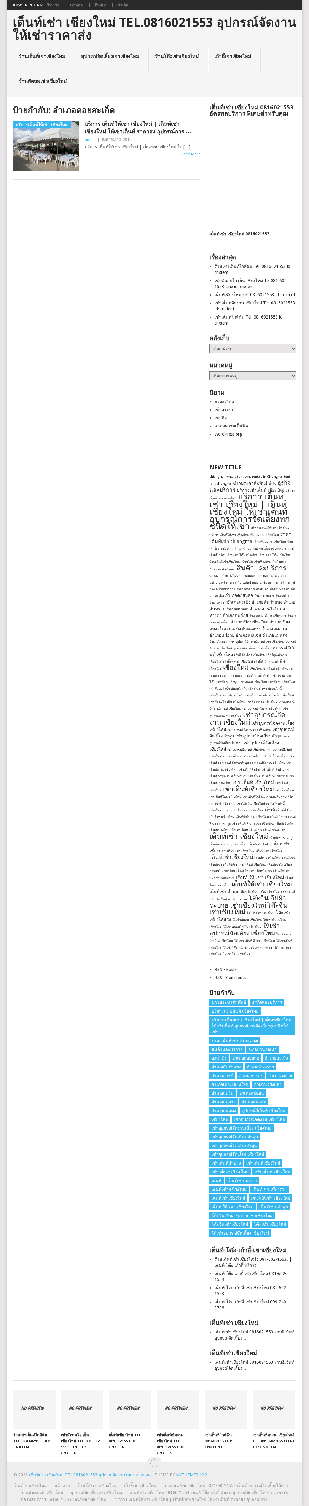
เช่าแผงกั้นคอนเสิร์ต (279, 797)
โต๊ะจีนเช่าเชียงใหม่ (230, 1224)
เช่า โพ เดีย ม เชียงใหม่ (247, 810)
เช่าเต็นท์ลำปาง (249, 770)
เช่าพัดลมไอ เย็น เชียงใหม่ (227, 702)
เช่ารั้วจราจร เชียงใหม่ (262, 702)
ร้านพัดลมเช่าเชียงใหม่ (43, 81)
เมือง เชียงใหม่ (270, 892)
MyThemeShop (191, 1475)
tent (240, 477)
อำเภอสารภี (261, 608)
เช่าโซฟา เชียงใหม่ (222, 804)
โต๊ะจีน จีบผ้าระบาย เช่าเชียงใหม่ (247, 901)
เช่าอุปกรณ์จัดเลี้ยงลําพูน (234, 1145)
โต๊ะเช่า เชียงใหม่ (270, 1224)
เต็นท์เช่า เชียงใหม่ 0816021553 (239, 233)
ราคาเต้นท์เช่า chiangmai (235, 1040)
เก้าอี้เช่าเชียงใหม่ (233, 56)
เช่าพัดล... (77, 5)
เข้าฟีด (221, 417)
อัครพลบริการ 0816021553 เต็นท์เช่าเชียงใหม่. (64, 1499)
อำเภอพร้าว (217, 602)
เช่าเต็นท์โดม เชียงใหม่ (225, 797)
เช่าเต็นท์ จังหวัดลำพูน (233, 763)
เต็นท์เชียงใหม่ (285, 824)
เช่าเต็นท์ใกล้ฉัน (254, 797)
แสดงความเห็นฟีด (231, 425)
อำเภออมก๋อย (235, 615)
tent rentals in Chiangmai (264, 477)
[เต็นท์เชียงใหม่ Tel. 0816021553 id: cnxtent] (130, 1409)
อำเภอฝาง (282, 596)
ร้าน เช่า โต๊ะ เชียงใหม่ (275, 555)
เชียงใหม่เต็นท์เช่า (257, 675)
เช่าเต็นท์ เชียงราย (275, 776)
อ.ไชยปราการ (225, 589)
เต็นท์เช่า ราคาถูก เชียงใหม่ (228, 844)
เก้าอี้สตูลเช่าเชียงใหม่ (238, 662)
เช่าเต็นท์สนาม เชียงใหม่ (244, 776)
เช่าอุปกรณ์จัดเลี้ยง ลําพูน (259, 736)
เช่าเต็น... (123, 5)
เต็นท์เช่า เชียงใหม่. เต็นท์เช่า (274, 858)
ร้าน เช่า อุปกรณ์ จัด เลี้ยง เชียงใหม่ (259, 548)
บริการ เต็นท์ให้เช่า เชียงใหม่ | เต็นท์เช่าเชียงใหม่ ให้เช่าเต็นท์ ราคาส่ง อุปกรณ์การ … (138, 128)
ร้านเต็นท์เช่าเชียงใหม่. (225, 562)
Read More (190, 154)
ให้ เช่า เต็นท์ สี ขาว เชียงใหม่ (254, 941)
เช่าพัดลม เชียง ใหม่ (253, 682)
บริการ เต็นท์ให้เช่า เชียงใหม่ (229, 535)
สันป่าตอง (228, 569)
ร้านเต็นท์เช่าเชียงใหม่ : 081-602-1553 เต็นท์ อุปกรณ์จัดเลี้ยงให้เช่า (226, 1485)
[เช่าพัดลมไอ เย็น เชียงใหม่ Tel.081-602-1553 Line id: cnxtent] (82, 1409)
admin (90, 139)
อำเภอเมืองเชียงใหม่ (249, 622)
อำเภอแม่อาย (221, 635)
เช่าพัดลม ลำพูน (227, 682)
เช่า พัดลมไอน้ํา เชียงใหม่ (240, 695)
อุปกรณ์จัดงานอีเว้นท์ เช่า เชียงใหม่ (260, 642)
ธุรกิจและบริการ (267, 1002)
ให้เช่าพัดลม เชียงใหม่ (247, 920)
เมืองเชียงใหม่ (249, 892)
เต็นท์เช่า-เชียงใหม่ (238, 836)
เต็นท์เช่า (255, 830)
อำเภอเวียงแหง (268, 1084)
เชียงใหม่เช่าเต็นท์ (262, 669)
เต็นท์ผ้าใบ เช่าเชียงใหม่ (252, 817)
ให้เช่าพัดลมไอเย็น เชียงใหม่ (242, 927)
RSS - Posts (225, 969)
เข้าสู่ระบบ (224, 409)
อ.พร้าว (223, 583)
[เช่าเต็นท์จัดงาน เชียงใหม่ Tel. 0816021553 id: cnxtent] (178, 1409)
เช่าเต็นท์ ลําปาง (273, 770)
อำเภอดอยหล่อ (239, 595)
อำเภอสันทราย (260, 1066)
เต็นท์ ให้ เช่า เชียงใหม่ (260, 877)
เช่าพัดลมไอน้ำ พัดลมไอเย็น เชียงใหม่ (235, 689)
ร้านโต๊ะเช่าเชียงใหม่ (177, 56)
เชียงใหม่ (236, 667)
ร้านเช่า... (54, 5)
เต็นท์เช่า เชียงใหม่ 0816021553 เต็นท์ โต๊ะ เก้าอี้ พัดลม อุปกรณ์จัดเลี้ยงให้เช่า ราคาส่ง (208, 1492)
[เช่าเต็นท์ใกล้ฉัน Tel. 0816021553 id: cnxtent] (226, 1409)
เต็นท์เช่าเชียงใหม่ (231, 857)
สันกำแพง (279, 562)
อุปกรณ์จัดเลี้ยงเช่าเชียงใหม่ (110, 56)
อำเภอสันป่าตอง (237, 609)
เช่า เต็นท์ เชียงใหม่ (253, 782)
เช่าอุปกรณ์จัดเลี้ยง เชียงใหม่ (238, 1154)
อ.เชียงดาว (267, 583)
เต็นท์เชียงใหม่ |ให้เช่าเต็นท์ (228, 830)
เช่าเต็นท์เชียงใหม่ (248, 789)
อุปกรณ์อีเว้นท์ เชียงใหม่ (263, 1110)
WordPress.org (228, 434)
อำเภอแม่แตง (274, 635)
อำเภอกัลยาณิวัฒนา (250, 589)
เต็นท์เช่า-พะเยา (274, 830)
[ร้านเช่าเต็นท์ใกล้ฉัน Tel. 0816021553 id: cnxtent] (34, 1409)
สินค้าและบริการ (261, 568)
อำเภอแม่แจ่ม (248, 635)
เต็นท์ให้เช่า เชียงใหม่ (262, 884)
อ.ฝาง (213, 583)
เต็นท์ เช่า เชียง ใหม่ (241, 851)
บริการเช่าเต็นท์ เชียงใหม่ (260, 490)
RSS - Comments (230, 977)
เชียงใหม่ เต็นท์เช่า (231, 675)
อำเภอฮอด (256, 616)
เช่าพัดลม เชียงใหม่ (281, 682)
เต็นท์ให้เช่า (264, 871)
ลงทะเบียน (224, 401)
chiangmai (217, 477)
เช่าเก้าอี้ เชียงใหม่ (275, 756)
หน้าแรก (62, 1485)
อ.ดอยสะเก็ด (265, 576)
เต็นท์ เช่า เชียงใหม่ (269, 851)
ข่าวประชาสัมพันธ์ (250, 483)
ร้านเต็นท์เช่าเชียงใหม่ (42, 56)
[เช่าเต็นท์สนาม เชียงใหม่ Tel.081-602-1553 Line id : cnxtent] (274, 1409)
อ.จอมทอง (248, 576)
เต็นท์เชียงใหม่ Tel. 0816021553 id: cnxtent (255, 294)
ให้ (229, 920)
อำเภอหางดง (251, 1075)
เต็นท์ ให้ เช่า (245, 871)
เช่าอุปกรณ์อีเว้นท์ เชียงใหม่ (246, 750)
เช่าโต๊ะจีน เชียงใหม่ (251, 804)
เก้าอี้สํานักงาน (264, 662)
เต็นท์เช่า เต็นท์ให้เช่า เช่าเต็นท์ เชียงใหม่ (237, 865)
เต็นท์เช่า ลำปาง (260, 844)
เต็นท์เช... (101, 5)
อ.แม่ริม (281, 583)
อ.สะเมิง (235, 583)
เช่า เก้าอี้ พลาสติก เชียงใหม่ (242, 756)
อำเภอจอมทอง (275, 589)
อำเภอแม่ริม (229, 628)
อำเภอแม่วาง (251, 629)
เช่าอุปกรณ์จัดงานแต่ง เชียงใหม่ (249, 730)
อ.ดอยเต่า (281, 576)
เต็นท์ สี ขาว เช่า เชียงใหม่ (256, 824)
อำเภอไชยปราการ (222, 642)
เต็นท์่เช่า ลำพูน (223, 891)
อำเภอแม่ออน (274, 628)
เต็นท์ (270, 809)
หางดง (213, 576)
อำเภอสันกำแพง (267, 602)
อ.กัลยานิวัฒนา (230, 576)
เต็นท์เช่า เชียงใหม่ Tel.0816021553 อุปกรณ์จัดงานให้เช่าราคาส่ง (154, 29)
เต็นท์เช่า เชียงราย (269, 1189)
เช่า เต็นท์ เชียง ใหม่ (230, 1171)
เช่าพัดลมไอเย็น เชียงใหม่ (276, 695)
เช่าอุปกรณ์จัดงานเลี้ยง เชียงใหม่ (242, 1128)
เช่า (274, 675)
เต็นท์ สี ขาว (278, 817)
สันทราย (215, 569)
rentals (231, 477)
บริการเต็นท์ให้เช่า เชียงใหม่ (270, 528)
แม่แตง (242, 899)
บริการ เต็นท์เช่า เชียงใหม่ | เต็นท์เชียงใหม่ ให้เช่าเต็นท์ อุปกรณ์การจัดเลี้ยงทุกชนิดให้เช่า (249, 511)
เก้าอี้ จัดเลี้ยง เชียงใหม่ (249, 655)
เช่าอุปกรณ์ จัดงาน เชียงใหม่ (262, 709)
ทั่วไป (272, 484)
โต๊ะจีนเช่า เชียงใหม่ (261, 913)
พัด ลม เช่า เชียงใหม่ (264, 535)
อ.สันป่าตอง (250, 583)
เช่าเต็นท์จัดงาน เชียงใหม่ (267, 763)
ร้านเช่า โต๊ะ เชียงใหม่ (243, 555)
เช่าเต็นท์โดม (284, 790)
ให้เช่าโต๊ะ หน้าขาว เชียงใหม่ (243, 948)
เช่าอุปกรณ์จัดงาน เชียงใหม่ (247, 718)
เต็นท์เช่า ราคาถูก (281, 838)
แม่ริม (232, 899)
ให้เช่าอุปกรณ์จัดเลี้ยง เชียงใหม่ (244, 929)
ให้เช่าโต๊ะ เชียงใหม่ (237, 954)
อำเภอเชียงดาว (275, 616)
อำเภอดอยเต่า (264, 596)
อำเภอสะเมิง (238, 602)
